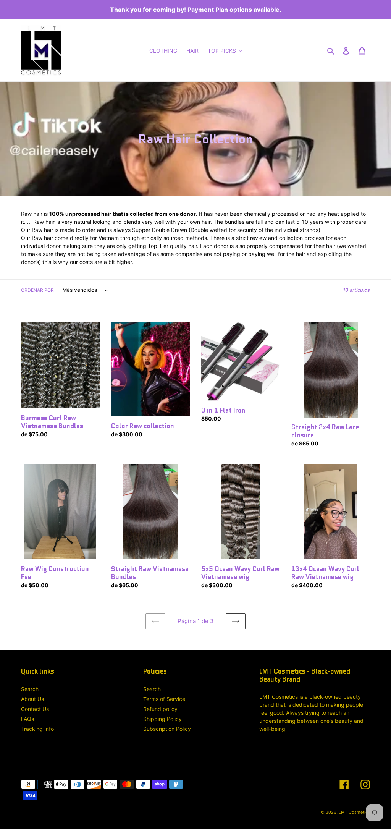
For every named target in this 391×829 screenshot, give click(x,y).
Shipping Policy (162, 719)
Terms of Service (164, 699)
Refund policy (160, 709)
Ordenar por (37, 290)
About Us (32, 699)
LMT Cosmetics (354, 812)
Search (30, 689)
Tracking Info (37, 728)
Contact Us (35, 709)
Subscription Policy (167, 728)
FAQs (27, 719)
